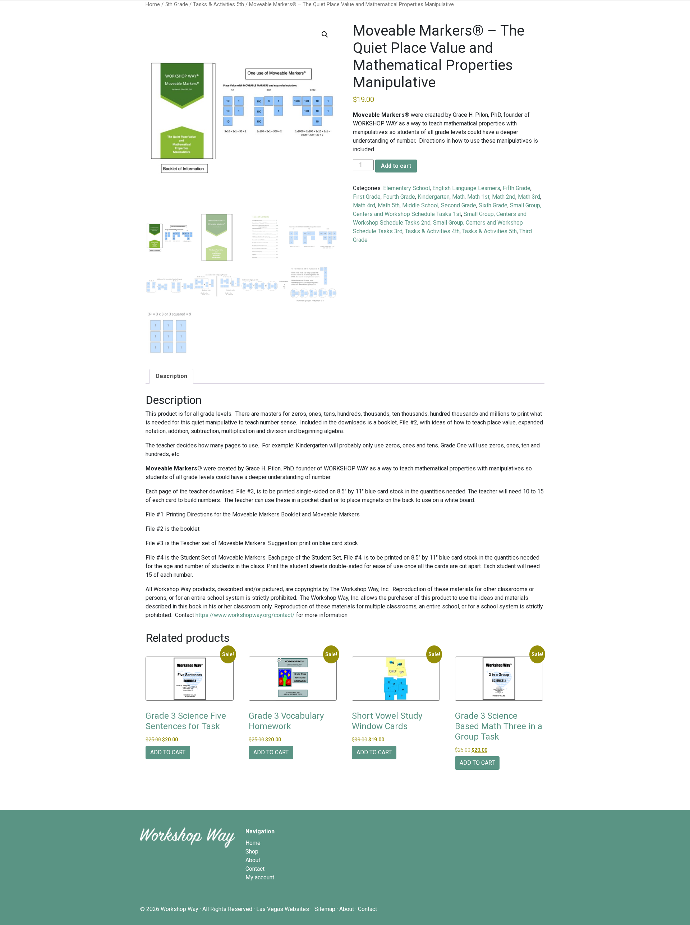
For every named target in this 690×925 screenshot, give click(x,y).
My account (259, 877)
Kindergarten (434, 196)
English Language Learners (466, 188)
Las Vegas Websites (282, 909)
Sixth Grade (493, 205)
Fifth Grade (516, 188)
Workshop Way (179, 909)
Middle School (420, 205)
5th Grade (176, 4)
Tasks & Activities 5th (218, 4)
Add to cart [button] (167, 752)
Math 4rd (364, 205)
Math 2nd (503, 196)
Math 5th (389, 205)
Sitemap (324, 909)
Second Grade (458, 205)
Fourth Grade (399, 196)
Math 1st (478, 196)
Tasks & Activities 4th (432, 231)
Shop (251, 851)
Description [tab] (171, 376)
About (252, 860)
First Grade (367, 196)
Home (153, 4)
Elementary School (406, 188)
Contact (254, 868)
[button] (324, 34)
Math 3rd (529, 196)
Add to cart (396, 165)
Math (458, 196)
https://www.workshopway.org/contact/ (245, 615)
